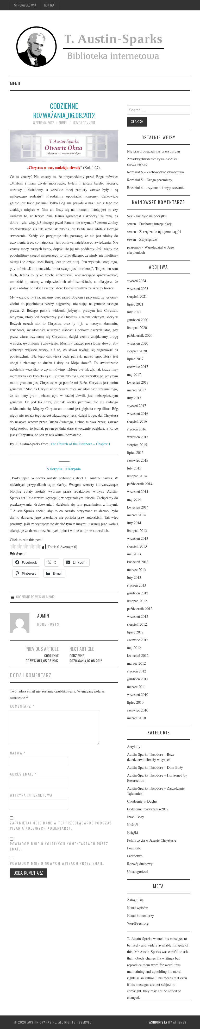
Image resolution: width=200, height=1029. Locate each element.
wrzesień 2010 (137, 694)
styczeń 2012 (136, 671)
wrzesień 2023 (137, 288)
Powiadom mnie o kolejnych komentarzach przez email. (59, 846)
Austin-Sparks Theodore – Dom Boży (155, 767)
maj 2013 (134, 553)
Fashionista (157, 1022)
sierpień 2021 (137, 296)
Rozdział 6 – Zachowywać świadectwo (155, 171)
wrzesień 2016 (137, 413)
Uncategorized (137, 871)
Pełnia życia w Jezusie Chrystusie (151, 840)
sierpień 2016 (137, 421)
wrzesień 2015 (137, 436)
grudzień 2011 (137, 678)
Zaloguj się (135, 899)
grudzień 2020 (137, 319)
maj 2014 (134, 499)
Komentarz (22, 706)
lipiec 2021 (135, 304)
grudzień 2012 (137, 592)
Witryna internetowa (31, 795)
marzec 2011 (136, 686)
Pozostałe (134, 848)
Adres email (23, 774)
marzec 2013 (136, 569)
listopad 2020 (137, 327)
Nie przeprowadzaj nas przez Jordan (153, 151)
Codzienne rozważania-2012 (35, 596)
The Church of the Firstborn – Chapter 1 (80, 443)
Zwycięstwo (148, 239)
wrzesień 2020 (137, 343)
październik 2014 (139, 483)
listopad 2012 (137, 600)
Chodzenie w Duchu (142, 801)
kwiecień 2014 (137, 507)
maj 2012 (134, 647)
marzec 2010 (136, 717)
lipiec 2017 (135, 358)
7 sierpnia (73, 469)
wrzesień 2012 (137, 616)
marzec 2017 (136, 390)
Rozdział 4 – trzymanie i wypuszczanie (155, 187)
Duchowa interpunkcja (155, 223)
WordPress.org (138, 923)
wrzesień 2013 (137, 538)
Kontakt (50, 5)
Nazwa (18, 752)
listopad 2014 (137, 475)
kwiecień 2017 (137, 382)
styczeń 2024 (136, 280)
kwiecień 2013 (137, 561)
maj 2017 (134, 374)
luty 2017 (134, 397)
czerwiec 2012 (137, 639)
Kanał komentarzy (140, 915)
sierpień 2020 (137, 350)
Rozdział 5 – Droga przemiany (149, 179)
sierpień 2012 (137, 624)
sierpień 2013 (137, 546)
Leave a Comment (84, 122)
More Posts (48, 624)
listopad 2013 (137, 530)
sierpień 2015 (137, 444)
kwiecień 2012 (137, 655)
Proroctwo (134, 855)
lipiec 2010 (135, 702)
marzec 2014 (136, 514)
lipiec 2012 (135, 632)
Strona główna (25, 5)
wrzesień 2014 (137, 491)
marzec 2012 (136, 663)
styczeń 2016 (136, 429)
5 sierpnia (55, 469)
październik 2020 (139, 335)
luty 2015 (134, 468)
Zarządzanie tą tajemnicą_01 (160, 231)
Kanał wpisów (137, 907)
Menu (15, 83)
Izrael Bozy (135, 816)
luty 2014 (134, 522)
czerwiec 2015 (137, 460)
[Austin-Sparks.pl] (91, 45)
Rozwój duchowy (140, 863)
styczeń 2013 (136, 585)
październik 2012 (139, 608)
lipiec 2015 (135, 452)
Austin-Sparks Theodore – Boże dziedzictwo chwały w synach (150, 757)
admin (63, 122)
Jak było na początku (151, 215)
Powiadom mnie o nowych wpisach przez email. (57, 863)
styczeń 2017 (136, 405)
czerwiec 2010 (137, 710)
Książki (132, 832)
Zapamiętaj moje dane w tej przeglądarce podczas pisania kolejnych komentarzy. (61, 825)
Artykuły (133, 746)
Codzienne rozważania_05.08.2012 (42, 658)
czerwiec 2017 (137, 366)
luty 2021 (134, 311)
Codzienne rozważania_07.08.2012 (86, 658)
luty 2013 (134, 577)
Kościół (132, 824)
